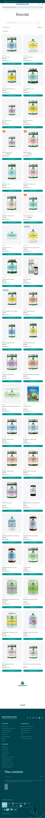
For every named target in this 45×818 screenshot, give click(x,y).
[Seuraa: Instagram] (33, 718)
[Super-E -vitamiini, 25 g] (33, 44)
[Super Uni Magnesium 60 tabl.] (12, 330)
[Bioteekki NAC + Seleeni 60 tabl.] (33, 426)
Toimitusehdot (5, 746)
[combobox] (21, 7)
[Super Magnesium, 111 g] (33, 76)
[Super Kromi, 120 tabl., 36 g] (12, 203)
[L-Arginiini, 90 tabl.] (33, 555)
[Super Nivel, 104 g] (12, 171)
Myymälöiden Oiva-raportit (7, 762)
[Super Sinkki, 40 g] (12, 44)
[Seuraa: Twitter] (30, 718)
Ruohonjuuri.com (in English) (27, 738)
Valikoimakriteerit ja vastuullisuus (8, 728)
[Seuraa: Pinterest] (36, 718)
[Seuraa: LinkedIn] (42, 718)
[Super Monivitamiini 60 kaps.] (33, 330)
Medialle (3, 740)
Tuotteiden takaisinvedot (7, 767)
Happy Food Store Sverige (26, 736)
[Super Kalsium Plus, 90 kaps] (12, 266)
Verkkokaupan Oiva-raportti (7, 765)
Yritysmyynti (4, 734)
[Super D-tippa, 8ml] (33, 266)
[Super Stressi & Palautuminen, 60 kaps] (33, 362)
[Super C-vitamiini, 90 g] (33, 108)
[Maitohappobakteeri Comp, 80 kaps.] (33, 523)
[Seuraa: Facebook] (27, 718)
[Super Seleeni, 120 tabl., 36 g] (33, 171)
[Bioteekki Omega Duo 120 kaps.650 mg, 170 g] (12, 393)
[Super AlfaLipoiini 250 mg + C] (33, 298)
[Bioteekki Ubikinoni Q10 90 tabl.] (33, 458)
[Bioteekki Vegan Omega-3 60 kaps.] (33, 586)
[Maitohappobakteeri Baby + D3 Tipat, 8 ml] (12, 523)
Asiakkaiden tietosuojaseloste (8, 756)
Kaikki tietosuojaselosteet (7, 759)
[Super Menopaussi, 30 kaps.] (12, 651)
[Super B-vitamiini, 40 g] (12, 108)
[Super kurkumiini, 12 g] (12, 235)
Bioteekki (4, 55)
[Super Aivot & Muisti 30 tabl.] (12, 362)
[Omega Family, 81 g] (33, 393)
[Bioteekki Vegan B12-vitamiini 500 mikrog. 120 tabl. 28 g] (12, 586)
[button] (7, 27)
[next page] (25, 675)
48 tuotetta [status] (5, 31)
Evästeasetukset (5, 752)
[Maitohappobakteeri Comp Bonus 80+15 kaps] (33, 490)
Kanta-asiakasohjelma (25, 730)
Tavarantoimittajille (5, 736)
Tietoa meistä (4, 726)
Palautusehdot (5, 748)
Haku (22, 734)
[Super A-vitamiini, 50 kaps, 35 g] (12, 76)
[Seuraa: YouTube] (39, 718)
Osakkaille (4, 738)
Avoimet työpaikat (5, 732)
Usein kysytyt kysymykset (26, 728)
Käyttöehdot (4, 754)
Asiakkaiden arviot (24, 732)
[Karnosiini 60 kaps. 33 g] (12, 490)
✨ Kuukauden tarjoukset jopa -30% (10, 1)
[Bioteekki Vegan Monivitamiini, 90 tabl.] (12, 619)
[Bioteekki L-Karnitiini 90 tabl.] (12, 458)
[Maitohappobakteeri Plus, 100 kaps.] (12, 555)
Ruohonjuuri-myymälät (6, 730)
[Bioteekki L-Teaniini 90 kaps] (12, 426)
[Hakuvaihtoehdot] (38, 22)
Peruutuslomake (5, 750)
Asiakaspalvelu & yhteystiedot (27, 726)
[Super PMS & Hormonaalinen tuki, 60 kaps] (33, 651)
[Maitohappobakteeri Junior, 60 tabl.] (33, 619)
